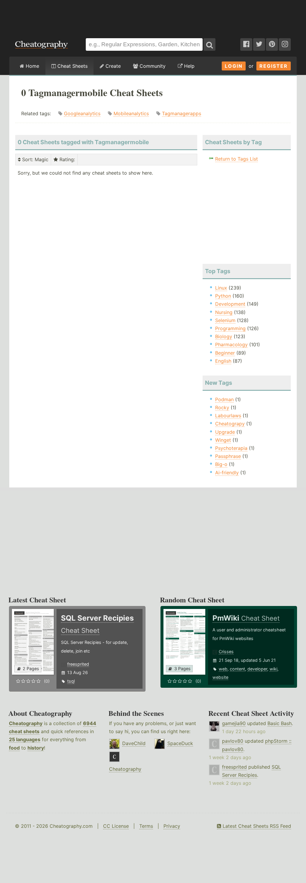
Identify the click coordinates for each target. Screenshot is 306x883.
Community (152, 66)
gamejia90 (234, 723)
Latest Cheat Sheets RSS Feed (256, 826)
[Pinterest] (272, 44)
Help (189, 66)
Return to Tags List (236, 159)
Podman (224, 399)
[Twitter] (259, 44)
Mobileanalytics (131, 113)
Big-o (221, 464)
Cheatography (25, 723)
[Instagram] (285, 44)
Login (234, 66)
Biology (223, 336)
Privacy (171, 826)
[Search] (209, 44)
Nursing (223, 312)
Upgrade (225, 432)
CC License (116, 826)
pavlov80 (232, 741)
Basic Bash (279, 723)
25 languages (24, 739)
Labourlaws (228, 416)
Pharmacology (231, 344)
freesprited (78, 664)
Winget (223, 440)
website (220, 677)
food (14, 748)
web (223, 668)
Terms (146, 826)
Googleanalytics (82, 113)
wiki (273, 668)
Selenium (225, 320)
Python (223, 296)
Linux (221, 288)
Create (112, 66)
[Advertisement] (153, 16)
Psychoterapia (231, 448)
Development (230, 304)
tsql (71, 681)
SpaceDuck (180, 743)
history (35, 748)
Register (273, 66)
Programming (230, 328)
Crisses (226, 651)
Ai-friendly (227, 473)
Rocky (222, 407)
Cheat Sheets (72, 66)
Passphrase (228, 456)
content (237, 668)
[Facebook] (246, 44)
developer (257, 668)
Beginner (225, 353)
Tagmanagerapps (181, 113)
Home (31, 66)
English (223, 361)
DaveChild (134, 743)
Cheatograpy (230, 424)
